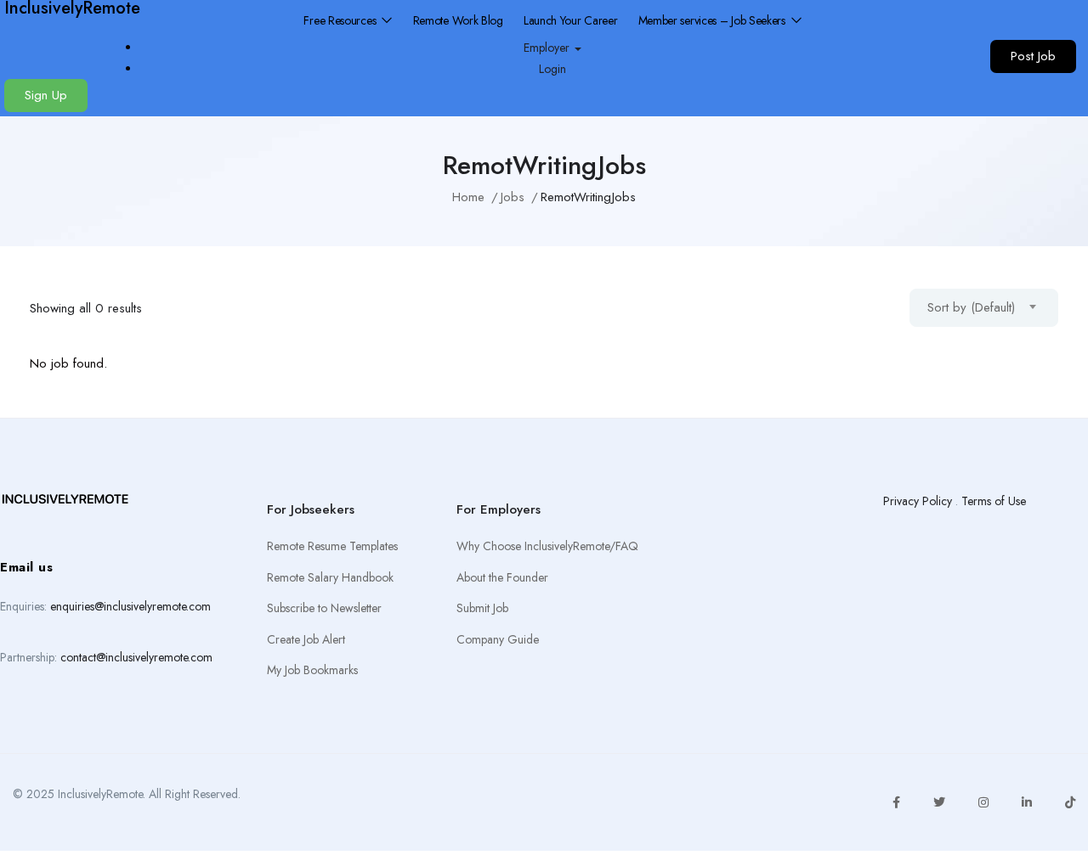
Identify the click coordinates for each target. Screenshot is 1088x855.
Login (552, 68)
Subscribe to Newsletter (324, 607)
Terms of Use (993, 500)
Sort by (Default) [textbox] (971, 307)
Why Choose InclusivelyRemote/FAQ (547, 545)
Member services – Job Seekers (713, 20)
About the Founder (502, 577)
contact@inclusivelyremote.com (136, 657)
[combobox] (984, 308)
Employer (548, 47)
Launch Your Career (571, 20)
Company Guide (497, 639)
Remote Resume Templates (332, 545)
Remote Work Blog (458, 20)
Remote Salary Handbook (330, 577)
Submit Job (482, 607)
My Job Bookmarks (312, 669)
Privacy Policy (917, 500)
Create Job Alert (306, 639)
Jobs (512, 197)
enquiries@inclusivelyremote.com (130, 606)
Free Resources (341, 20)
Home (468, 197)
